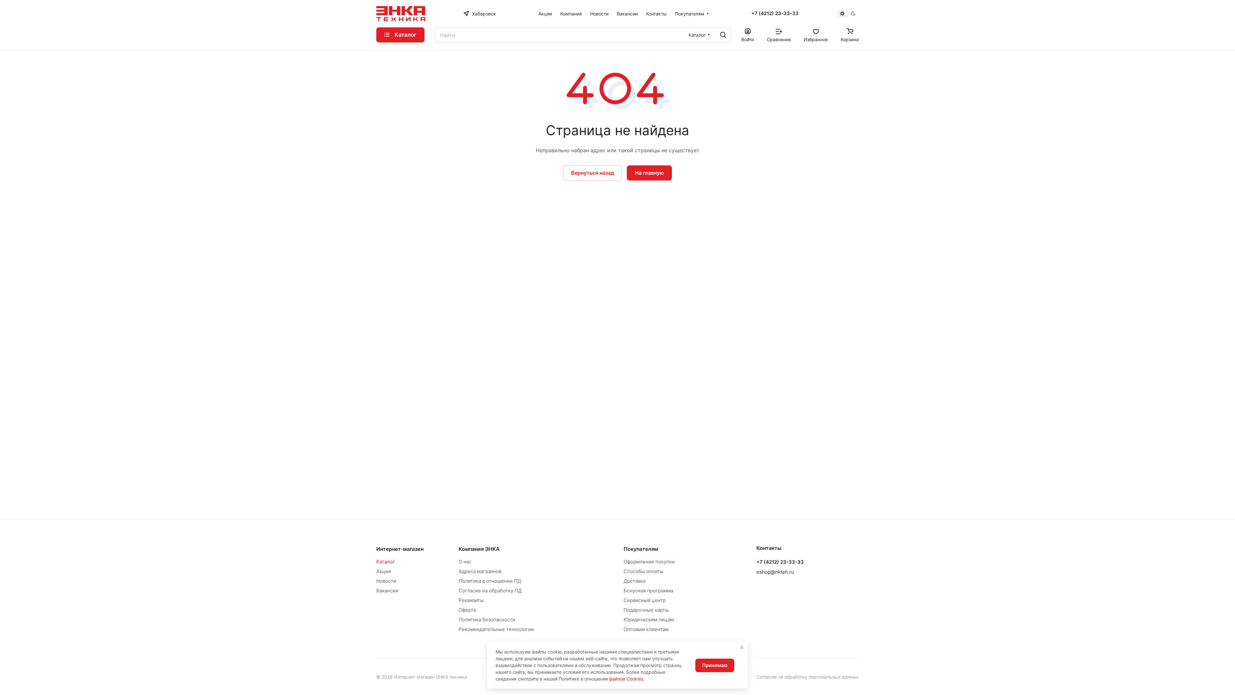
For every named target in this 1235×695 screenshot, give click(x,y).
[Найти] (723, 34)
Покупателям (641, 549)
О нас (465, 562)
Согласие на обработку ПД (490, 591)
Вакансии (387, 591)
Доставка (634, 581)
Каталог (385, 562)
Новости (386, 581)
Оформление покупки (649, 562)
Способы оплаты (643, 571)
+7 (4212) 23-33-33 (775, 13)
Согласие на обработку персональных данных (807, 677)
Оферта (467, 610)
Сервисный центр (645, 600)
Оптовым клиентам (646, 629)
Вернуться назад (592, 173)
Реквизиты (471, 600)
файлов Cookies (626, 678)
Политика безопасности (487, 619)
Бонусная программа (648, 591)
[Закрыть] (742, 647)
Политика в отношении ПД (490, 581)
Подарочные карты (646, 610)
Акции (383, 571)
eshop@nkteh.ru (775, 572)
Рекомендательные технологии (496, 629)
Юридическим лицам (649, 619)
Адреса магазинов (480, 571)
